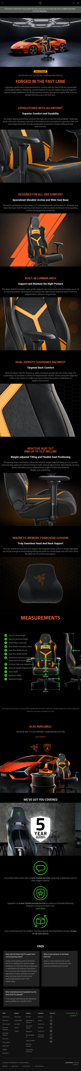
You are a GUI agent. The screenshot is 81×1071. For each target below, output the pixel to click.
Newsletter (6, 1053)
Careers (40, 1020)
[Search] (73, 3)
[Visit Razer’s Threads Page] (51, 1023)
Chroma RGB (18, 1020)
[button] (2, 3)
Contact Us (41, 1031)
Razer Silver (6, 1046)
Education (5, 1038)
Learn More (40, 737)
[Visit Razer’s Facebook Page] (51, 1016)
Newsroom (41, 1024)
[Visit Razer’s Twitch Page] (51, 1038)
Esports (16, 1027)
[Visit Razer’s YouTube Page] (51, 1031)
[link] (40, 3)
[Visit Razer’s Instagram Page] (51, 1020)
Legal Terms (14, 1066)
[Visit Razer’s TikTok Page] (51, 1034)
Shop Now (43, 11)
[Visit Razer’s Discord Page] (51, 1041)
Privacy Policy (26, 1066)
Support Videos (30, 1040)
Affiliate (5, 1049)
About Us (40, 1017)
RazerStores (6, 1017)
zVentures (41, 1027)
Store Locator (6, 1024)
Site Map (5, 1066)
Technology (17, 1017)
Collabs (16, 1031)
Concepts (17, 1024)
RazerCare (29, 1031)
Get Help (28, 1017)
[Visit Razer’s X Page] (51, 1027)
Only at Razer (6, 1042)
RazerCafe (5, 1020)
